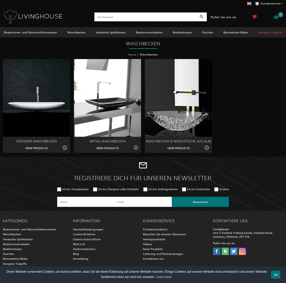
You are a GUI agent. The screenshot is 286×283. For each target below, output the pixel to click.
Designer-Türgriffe (270, 32)
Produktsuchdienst (155, 229)
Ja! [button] (276, 274)
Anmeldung (80, 258)
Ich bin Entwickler (198, 189)
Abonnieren (200, 202)
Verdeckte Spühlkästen (111, 32)
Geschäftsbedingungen (88, 229)
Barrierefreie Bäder (235, 32)
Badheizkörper (182, 32)
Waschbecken (76, 32)
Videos (147, 244)
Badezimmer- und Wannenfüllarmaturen (30, 32)
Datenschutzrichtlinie (87, 239)
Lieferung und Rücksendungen (163, 254)
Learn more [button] (164, 277)
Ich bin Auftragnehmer (163, 189)
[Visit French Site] (257, 3)
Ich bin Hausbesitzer (75, 189)
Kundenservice (270, 3)
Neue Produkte (152, 249)
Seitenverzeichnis (84, 249)
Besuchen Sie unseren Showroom (164, 234)
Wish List (79, 244)
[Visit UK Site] (249, 3)
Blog (76, 254)
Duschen (207, 32)
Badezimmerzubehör (149, 32)
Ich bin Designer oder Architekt (118, 189)
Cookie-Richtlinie (84, 234)
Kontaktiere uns (153, 258)
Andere (224, 189)
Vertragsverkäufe (154, 239)
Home (132, 54)
